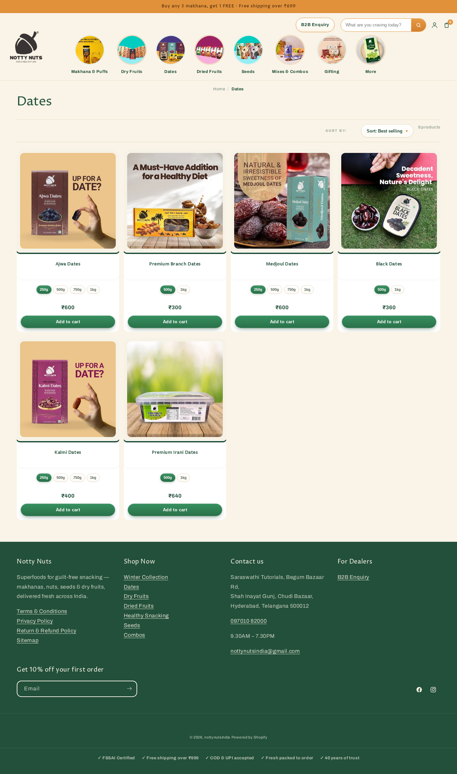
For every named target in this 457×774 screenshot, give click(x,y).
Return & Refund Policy (46, 630)
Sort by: (336, 131)
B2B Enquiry (315, 24)
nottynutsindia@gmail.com (265, 651)
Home (219, 89)
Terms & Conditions (42, 611)
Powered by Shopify (250, 737)
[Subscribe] (129, 688)
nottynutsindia (217, 737)
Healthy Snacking (146, 615)
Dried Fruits (139, 606)
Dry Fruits (136, 596)
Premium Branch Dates (175, 264)
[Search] (418, 25)
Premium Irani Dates (175, 452)
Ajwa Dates (68, 264)
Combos (135, 634)
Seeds (132, 625)
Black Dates (389, 264)
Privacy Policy (35, 620)
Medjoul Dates (282, 264)
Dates (131, 586)
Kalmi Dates (68, 452)
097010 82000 (249, 620)
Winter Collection (146, 577)
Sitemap (27, 640)
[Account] (434, 25)
